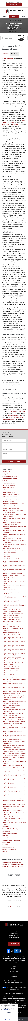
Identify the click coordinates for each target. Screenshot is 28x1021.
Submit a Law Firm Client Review (14, 917)
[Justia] (19, 951)
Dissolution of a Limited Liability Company (15, 691)
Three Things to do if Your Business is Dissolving (13, 555)
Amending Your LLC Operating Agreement (14, 575)
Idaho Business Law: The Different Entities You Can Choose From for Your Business (15, 754)
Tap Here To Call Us (14, 4)
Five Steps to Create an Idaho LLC (12, 548)
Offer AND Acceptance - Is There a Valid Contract (14, 531)
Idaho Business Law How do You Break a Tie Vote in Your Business (14, 649)
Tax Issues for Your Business (11, 506)
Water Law (4, 851)
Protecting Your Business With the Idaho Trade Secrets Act (14, 541)
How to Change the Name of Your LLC (13, 635)
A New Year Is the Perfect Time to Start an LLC (14, 684)
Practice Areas (7, 469)
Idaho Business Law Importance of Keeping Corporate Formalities (13, 618)
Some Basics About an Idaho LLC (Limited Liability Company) (15, 515)
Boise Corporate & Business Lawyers (11, 862)
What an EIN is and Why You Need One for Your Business (15, 801)
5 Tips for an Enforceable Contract (13, 573)
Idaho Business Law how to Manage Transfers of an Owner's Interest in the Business (13, 818)
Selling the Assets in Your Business (13, 621)
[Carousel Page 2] (11, 907)
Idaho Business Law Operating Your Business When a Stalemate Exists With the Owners (15, 605)
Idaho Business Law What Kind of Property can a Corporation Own (15, 596)
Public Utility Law (6, 844)
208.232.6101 (21, 411)
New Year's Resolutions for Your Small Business (14, 813)
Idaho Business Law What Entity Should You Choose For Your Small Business (14, 718)
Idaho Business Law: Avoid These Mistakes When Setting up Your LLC (15, 663)
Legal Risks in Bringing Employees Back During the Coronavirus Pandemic (14, 746)
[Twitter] (12, 951)
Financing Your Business (10, 496)
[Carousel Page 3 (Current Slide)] (13, 907)
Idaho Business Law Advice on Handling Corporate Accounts (14, 778)
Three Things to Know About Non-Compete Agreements (15, 545)
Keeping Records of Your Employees (13, 765)
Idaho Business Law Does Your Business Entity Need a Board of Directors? (14, 774)
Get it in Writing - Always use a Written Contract (13, 592)
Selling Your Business (9, 624)
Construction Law (6, 480)
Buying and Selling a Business (12, 494)
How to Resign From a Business (12, 626)
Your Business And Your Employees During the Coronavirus (15, 736)
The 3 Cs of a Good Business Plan (13, 739)
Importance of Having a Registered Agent (14, 804)
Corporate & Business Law (8, 483)
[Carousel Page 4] (15, 907)
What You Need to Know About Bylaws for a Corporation (14, 770)
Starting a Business (9, 501)
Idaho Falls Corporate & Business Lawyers (13, 864)
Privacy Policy (14, 971)
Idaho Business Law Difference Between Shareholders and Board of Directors (14, 750)
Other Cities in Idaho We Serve (12, 859)
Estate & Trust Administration (9, 833)
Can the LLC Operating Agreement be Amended (13, 629)
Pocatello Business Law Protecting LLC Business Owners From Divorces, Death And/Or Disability (14, 697)
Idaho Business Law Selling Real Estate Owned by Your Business (14, 646)
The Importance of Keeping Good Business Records (15, 762)
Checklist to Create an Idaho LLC (12, 693)
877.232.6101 (12, 411)
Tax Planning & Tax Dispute (9, 849)
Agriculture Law (6, 471)
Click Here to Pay (14, 943)
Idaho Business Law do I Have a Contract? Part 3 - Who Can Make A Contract (15, 790)
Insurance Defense (7, 838)
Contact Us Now (14, 461)
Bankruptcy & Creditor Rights (9, 476)
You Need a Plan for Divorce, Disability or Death (14, 570)
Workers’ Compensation (8, 854)
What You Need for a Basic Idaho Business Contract (15, 527)
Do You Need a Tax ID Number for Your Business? (14, 578)
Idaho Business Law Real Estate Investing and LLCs (14, 642)
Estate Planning (6, 831)
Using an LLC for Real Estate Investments (14, 674)
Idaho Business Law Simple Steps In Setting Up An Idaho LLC (13, 714)
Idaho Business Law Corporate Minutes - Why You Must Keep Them (14, 614)
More (23, 16)
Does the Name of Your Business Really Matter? (14, 688)
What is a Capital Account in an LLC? (13, 632)
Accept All (9, 1012)
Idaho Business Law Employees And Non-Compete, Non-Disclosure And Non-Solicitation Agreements (14, 723)
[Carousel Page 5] (17, 907)
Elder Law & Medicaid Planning (10, 829)
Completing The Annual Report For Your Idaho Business (14, 758)
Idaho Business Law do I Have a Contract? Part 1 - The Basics (15, 782)
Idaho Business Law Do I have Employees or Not (14, 519)
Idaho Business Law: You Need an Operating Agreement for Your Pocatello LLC (14, 658)
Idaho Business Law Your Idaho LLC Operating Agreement (13, 706)
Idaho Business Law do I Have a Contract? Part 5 (15, 794)
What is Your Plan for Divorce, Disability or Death (15, 582)
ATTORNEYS (14, 54)
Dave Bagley (15, 124)
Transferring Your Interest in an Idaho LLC (14, 767)
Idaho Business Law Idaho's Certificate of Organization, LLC (14, 710)
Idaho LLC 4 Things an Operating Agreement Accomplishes (12, 523)
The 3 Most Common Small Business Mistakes (13, 562)
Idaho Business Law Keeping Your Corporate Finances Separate (12, 600)
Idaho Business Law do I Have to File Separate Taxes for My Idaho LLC (13, 638)
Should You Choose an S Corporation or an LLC (15, 671)
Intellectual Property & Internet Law (11, 840)
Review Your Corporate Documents (13, 810)
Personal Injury (6, 842)
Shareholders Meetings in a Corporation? (14, 798)
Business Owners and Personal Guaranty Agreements (14, 586)
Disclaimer (14, 969)
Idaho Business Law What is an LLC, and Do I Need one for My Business (14, 653)
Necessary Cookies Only (9, 1016)
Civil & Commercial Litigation (9, 478)
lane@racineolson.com (14, 415)
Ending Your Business (9, 589)
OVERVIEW (6, 54)
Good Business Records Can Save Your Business (14, 807)
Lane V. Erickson (8, 58)
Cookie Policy (22, 987)
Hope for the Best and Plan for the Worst (14, 559)
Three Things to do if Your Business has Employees (14, 566)
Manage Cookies (14, 989)
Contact (14, 16)
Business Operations (9, 492)
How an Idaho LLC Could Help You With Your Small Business (14, 511)
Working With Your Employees (11, 508)
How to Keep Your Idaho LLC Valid (13, 538)
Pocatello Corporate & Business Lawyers (12, 866)
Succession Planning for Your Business (14, 503)
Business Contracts (9, 487)
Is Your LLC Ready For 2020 (11, 677)
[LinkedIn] (16, 951)
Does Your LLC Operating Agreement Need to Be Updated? (15, 680)
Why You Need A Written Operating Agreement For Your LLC (13, 732)
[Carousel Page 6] (19, 907)
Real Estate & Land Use (8, 847)
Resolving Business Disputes (11, 499)
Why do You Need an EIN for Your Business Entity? (15, 823)
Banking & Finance (6, 474)
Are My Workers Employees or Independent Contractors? (15, 742)
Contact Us (5, 432)
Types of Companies (9, 485)
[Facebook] (8, 951)
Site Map (14, 974)
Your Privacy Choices (12, 987)
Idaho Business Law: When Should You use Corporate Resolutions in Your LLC (15, 667)
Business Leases (8, 490)
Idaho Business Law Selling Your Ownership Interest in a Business (12, 610)
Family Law (5, 835)
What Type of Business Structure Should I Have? (14, 535)
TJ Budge (12, 122)
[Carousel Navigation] (14, 906)
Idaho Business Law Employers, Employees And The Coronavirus (15, 728)
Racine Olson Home (14, 11)
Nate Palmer (5, 124)
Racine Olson (18, 1012)
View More (14, 912)
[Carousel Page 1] (9, 907)
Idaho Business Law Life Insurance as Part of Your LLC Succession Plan (15, 702)
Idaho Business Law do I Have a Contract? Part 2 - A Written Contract (15, 786)
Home (4, 16)
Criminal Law (5, 826)
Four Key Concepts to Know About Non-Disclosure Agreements (14, 551)
